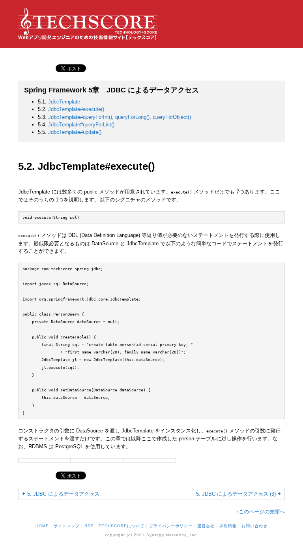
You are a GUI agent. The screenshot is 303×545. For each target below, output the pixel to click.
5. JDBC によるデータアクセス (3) (236, 494)
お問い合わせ (254, 526)
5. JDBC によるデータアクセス (63, 494)
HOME (42, 526)
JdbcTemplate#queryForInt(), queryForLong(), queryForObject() (119, 117)
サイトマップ (67, 526)
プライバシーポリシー (171, 526)
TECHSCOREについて (121, 526)
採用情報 (228, 526)
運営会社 (206, 526)
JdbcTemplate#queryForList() (81, 125)
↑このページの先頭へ (260, 512)
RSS (89, 526)
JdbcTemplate (64, 102)
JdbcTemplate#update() (74, 132)
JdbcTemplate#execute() (76, 109)
